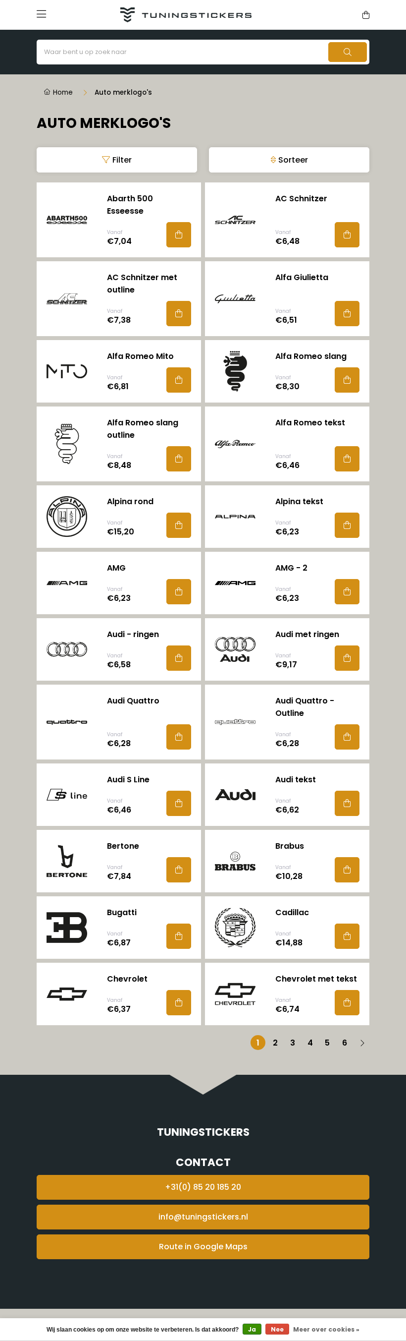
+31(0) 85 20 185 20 (203, 1187)
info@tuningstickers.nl (203, 1217)
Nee (277, 1329)
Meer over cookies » (326, 1329)
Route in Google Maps (203, 1246)
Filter (122, 160)
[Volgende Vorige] (362, 1042)
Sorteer (293, 160)
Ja (252, 1329)
